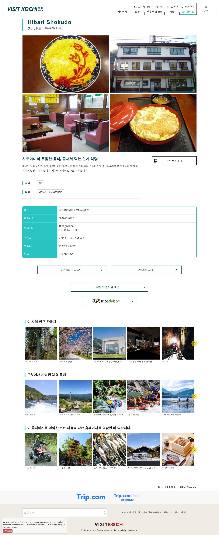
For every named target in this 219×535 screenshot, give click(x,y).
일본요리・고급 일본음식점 (51, 192)
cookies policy (56, 525)
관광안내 (168, 512)
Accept (9, 531)
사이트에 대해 (129, 512)
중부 (41, 183)
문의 (183, 512)
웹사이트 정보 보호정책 (150, 512)
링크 (177, 512)
